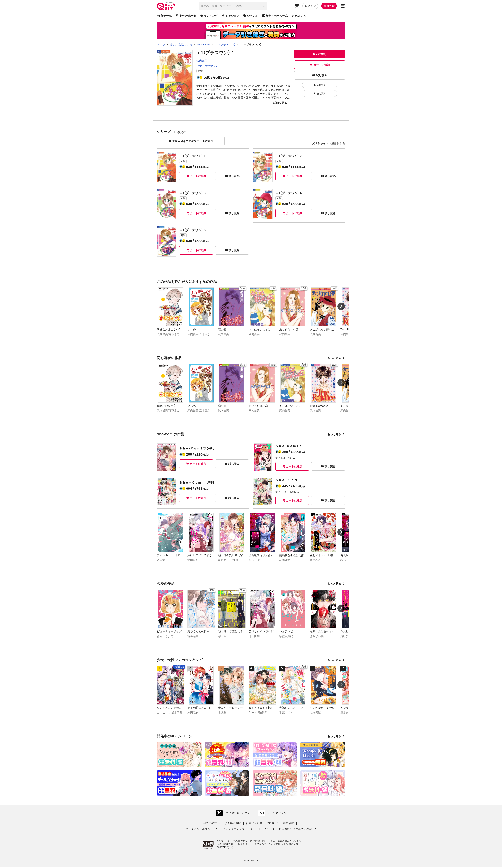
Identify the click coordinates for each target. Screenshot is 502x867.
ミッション (232, 15)
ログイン (310, 5)
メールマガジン (276, 813)
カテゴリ (297, 15)
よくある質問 (233, 823)
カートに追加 (321, 64)
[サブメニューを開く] (342, 5)
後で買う (321, 93)
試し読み (321, 75)
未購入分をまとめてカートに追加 (192, 141)
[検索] (264, 6)
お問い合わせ (254, 823)
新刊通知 (321, 85)
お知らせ (272, 823)
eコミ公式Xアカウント (235, 814)
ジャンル (252, 15)
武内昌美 (201, 60)
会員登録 (329, 5)
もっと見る (334, 357)
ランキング (211, 15)
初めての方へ (211, 823)
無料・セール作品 (277, 15)
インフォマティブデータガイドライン (246, 829)
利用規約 (288, 823)
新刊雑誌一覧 (188, 15)
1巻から (321, 143)
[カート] (296, 5)
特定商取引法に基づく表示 (297, 829)
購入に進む (319, 54)
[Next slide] (341, 306)
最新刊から (338, 143)
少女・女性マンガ (207, 65)
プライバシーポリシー (202, 829)
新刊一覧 (166, 15)
